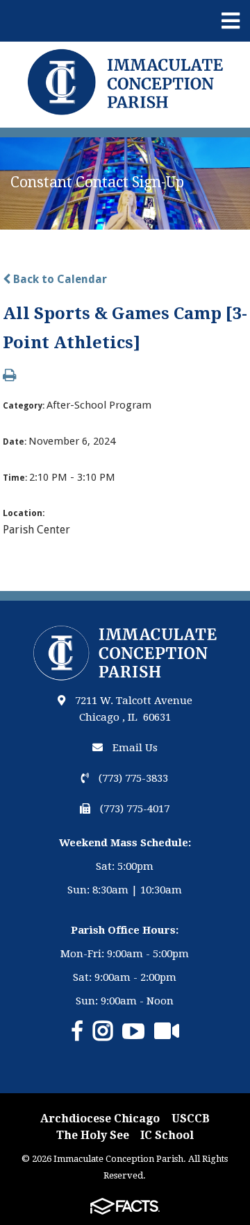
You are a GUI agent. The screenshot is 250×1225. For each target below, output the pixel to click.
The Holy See (92, 1135)
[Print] (9, 376)
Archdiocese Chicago (100, 1118)
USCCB (191, 1118)
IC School (167, 1135)
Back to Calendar (58, 279)
